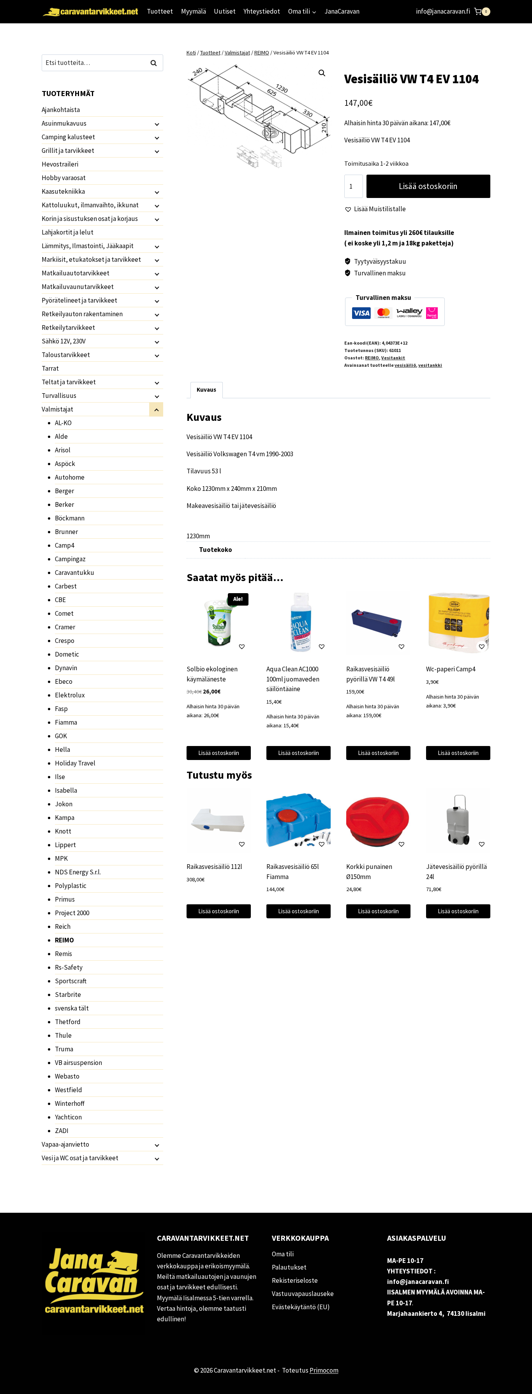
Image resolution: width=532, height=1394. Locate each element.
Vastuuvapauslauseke (303, 1293)
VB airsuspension (78, 1062)
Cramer (65, 627)
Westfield (68, 1090)
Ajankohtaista (61, 109)
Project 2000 (72, 913)
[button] (322, 73)
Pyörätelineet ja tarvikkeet (79, 300)
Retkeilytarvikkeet (68, 327)
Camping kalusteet (68, 137)
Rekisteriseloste (295, 1280)
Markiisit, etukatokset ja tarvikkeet (91, 259)
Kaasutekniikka (63, 191)
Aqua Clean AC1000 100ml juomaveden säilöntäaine (292, 679)
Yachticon (68, 1117)
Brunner (66, 531)
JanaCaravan (341, 11)
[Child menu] (156, 124)
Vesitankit (393, 358)
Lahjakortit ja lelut (67, 232)
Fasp (61, 708)
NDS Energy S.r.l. (78, 872)
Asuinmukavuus (64, 123)
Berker (64, 504)
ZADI (62, 1130)
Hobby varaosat (64, 177)
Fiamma (66, 722)
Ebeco (63, 681)
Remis (63, 953)
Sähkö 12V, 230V (64, 341)
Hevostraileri (60, 164)
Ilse (60, 776)
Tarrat (50, 368)
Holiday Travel (75, 763)
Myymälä (193, 11)
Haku (155, 62)
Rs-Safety (69, 967)
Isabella (66, 790)
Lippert (65, 845)
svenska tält (72, 1008)
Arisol (62, 450)
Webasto (67, 1076)
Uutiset (225, 11)
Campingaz (70, 559)
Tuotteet (160, 11)
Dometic (67, 654)
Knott (63, 831)
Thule (63, 1035)
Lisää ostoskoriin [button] (218, 753)
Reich (62, 926)
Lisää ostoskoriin (428, 186)
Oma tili (283, 1254)
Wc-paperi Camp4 (450, 669)
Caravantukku (74, 572)
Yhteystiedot (261, 11)
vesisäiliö (405, 365)
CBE (60, 599)
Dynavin (66, 668)
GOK (61, 736)
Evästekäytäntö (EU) (301, 1307)
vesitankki (430, 365)
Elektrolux (70, 695)
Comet (64, 613)
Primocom (324, 1370)
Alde (61, 436)
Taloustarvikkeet (66, 354)
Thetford (68, 1021)
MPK (61, 858)
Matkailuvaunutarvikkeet (78, 286)
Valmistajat (57, 409)
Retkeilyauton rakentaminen (82, 314)
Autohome (70, 477)
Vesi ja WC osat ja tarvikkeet (80, 1158)
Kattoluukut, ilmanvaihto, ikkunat (90, 205)
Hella (62, 749)
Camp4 (64, 545)
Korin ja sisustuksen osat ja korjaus (90, 218)
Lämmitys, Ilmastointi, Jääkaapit (88, 246)
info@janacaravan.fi (443, 11)
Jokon (63, 804)
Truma (64, 1049)
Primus (65, 899)
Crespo (64, 640)
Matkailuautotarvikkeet (75, 273)
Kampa (64, 817)
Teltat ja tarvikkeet (69, 382)
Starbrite (68, 994)
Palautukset (289, 1267)
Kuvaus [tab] (206, 389)
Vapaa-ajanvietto (65, 1144)
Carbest (66, 586)
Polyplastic (70, 885)
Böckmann (70, 518)
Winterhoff (70, 1103)
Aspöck (65, 463)
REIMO (372, 358)
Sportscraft (70, 981)
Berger (64, 491)
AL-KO (63, 423)
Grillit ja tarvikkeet (68, 150)
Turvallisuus (59, 395)
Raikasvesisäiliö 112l (214, 866)
